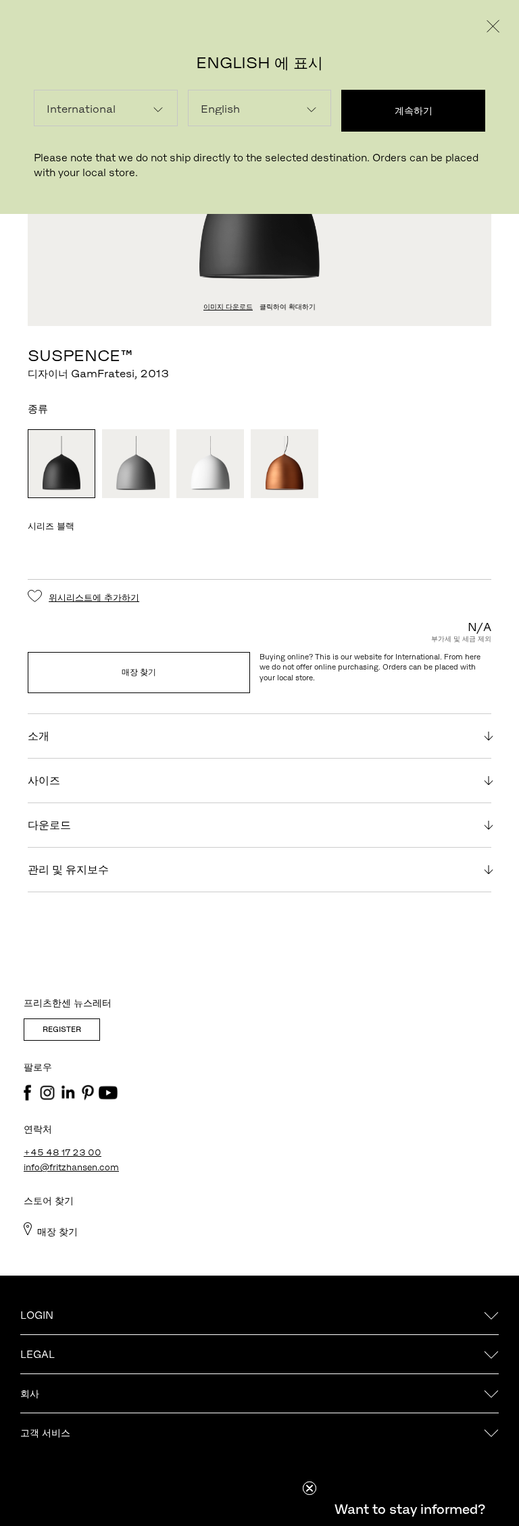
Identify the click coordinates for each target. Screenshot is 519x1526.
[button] (409, 1509)
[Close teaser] (309, 1488)
